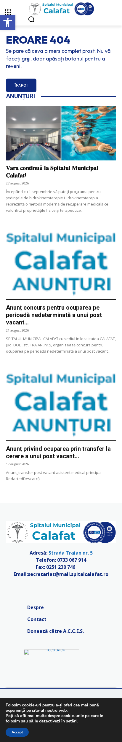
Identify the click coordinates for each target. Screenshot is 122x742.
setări (71, 721)
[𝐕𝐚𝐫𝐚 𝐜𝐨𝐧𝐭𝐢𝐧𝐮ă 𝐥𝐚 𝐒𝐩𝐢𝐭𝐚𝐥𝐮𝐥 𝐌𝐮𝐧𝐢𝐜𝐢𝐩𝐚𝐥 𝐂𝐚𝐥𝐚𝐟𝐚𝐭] (61, 133)
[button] (7, 22)
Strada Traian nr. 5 (71, 553)
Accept (17, 732)
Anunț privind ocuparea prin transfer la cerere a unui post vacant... (58, 452)
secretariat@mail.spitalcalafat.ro (68, 574)
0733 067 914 (71, 560)
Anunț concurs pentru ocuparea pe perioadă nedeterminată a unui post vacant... (54, 315)
